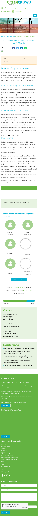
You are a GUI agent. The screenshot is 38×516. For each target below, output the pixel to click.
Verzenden (5, 512)
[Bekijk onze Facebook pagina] (2, 475)
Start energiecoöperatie (8, 463)
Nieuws (4, 448)
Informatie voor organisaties (9, 459)
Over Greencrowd (7, 445)
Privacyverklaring (6, 472)
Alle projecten (7, 11)
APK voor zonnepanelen (8, 465)
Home (3, 36)
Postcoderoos (6, 466)
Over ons (4, 450)
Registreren (17, 8)
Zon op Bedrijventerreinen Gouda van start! (18, 365)
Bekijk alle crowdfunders (19, 279)
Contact (4, 452)
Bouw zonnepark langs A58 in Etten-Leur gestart (19, 348)
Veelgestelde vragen (7, 455)
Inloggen (25, 8)
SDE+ (3, 461)
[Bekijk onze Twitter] (4, 475)
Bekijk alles (5, 405)
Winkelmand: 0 (7, 8)
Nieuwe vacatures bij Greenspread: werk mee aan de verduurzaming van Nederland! (18, 357)
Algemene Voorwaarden (8, 470)
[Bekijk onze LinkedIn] (9, 475)
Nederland (12, 4)
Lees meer (18, 188)
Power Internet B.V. (7, 477)
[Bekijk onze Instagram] (7, 475)
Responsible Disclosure (8, 454)
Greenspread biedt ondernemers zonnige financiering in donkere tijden (17, 352)
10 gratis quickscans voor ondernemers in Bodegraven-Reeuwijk (17, 361)
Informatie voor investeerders (10, 457)
